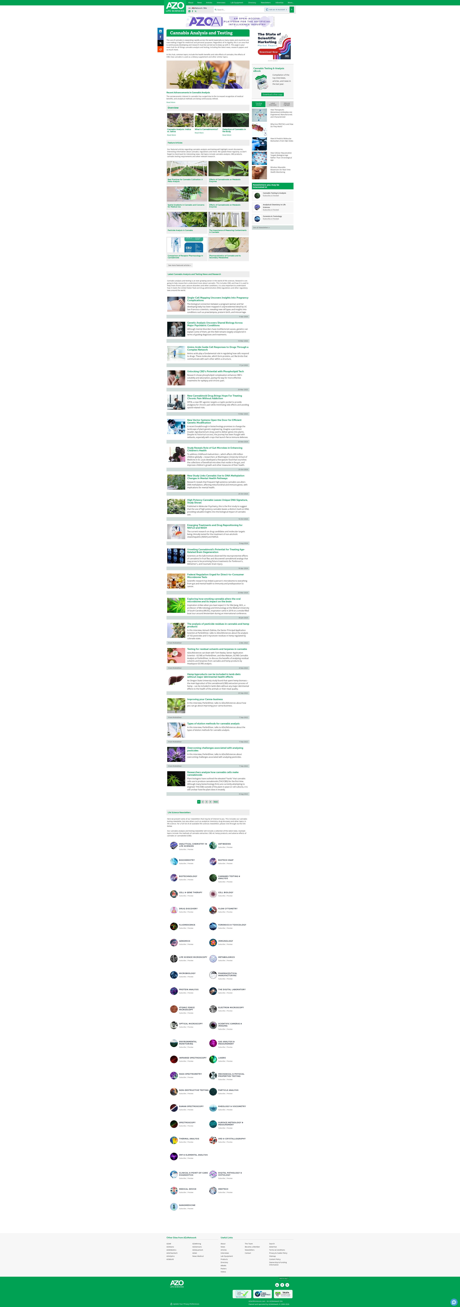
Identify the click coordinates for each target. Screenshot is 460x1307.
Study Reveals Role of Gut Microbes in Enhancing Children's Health (214, 449)
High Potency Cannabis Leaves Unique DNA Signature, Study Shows (217, 501)
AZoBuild (170, 1259)
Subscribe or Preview (270, 195)
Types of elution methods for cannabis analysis (213, 723)
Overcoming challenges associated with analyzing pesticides (215, 749)
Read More (171, 102)
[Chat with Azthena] (454, 1302)
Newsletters (249, 1250)
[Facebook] (161, 37)
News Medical (198, 1256)
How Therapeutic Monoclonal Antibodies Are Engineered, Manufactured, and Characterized (281, 113)
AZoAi (194, 1253)
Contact (248, 1253)
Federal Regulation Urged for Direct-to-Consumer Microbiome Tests (215, 576)
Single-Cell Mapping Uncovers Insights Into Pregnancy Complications (217, 299)
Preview (190, 849)
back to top (283, 1278)
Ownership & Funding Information (278, 1263)
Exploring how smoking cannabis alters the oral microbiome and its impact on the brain (214, 600)
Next (216, 802)
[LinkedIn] (161, 31)
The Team (249, 1244)
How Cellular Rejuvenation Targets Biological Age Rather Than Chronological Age (281, 156)
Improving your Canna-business (205, 699)
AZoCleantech (172, 1253)
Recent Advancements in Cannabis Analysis (188, 92)
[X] (161, 43)
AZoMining (196, 1244)
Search (272, 1244)
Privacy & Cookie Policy (278, 1253)
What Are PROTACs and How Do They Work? (281, 125)
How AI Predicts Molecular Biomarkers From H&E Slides (281, 139)
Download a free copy (272, 94)
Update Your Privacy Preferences (185, 1304)
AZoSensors (197, 1247)
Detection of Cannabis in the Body (234, 130)
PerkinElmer (177, 643)
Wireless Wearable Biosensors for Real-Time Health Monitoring (280, 169)
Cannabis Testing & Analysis (274, 193)
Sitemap (272, 1256)
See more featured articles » (179, 265)
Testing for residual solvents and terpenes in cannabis (217, 649)
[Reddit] (161, 49)
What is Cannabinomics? (206, 129)
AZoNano (170, 1247)
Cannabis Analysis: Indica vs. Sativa (179, 130)
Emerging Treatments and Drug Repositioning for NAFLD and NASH (214, 526)
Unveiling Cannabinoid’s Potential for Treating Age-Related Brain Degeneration (216, 551)
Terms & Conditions (277, 1250)
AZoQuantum (197, 1250)
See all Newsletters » (261, 227)
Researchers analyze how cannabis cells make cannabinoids (213, 773)
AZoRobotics (171, 1250)
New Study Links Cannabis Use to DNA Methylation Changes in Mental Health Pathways (215, 477)
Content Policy (275, 1259)
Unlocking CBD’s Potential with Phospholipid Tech (215, 371)
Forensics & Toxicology (272, 216)
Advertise (273, 1247)
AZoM (169, 1244)
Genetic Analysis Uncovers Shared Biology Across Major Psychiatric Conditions (215, 324)
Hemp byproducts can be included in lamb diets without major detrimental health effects (214, 675)
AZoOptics (171, 1256)
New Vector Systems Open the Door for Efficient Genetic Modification (214, 421)
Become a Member (252, 1247)
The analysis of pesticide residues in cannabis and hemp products (218, 625)
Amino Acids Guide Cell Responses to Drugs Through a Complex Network (217, 348)
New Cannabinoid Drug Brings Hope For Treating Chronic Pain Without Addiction (214, 397)
